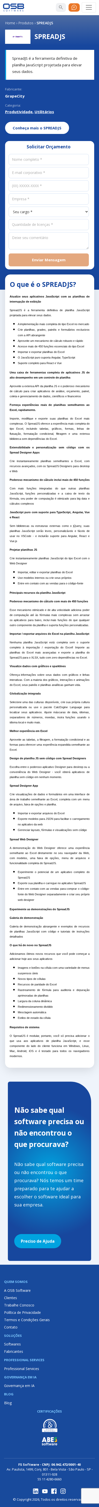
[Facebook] (54, 1491)
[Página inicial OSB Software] (13, 7)
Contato (11, 1327)
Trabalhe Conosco (19, 1305)
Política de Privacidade (22, 1312)
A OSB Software (17, 1290)
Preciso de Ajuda (38, 1241)
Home (10, 23)
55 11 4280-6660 (49, 1479)
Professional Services (21, 1368)
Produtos (26, 23)
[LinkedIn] (36, 1491)
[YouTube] (45, 1491)
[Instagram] (63, 1491)
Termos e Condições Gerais (27, 1319)
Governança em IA (19, 1385)
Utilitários (44, 111)
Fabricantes (13, 1351)
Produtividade (18, 111)
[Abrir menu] (89, 7)
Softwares (12, 1344)
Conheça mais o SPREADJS (37, 127)
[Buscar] (61, 7)
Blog (8, 1402)
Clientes (10, 1297)
